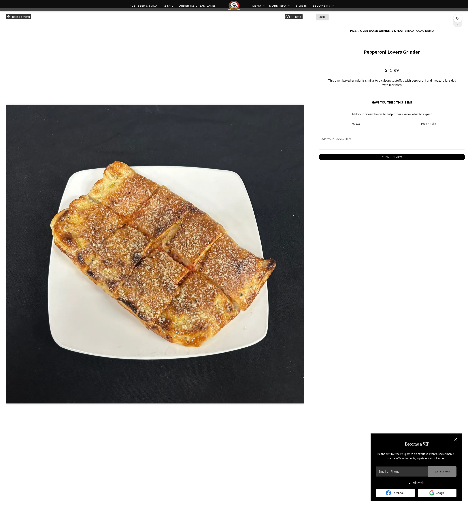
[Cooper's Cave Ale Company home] (234, 5)
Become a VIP (323, 5)
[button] (279, 5)
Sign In (301, 5)
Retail (168, 5)
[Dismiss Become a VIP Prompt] (455, 439)
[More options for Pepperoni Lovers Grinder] (457, 18)
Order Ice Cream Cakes (197, 5)
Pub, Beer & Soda (143, 5)
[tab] (355, 123)
